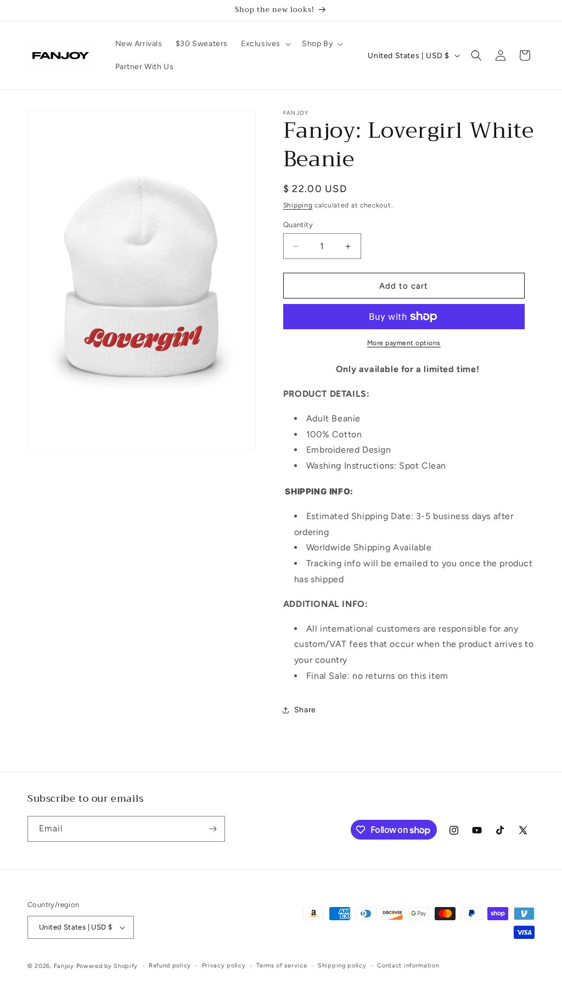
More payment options (404, 343)
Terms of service (281, 965)
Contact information (408, 965)
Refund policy (170, 965)
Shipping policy (342, 965)
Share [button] (305, 709)
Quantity (298, 225)
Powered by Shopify (107, 966)
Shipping (298, 205)
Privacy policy (224, 965)
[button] (264, 43)
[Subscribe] (212, 829)
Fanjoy (64, 966)
